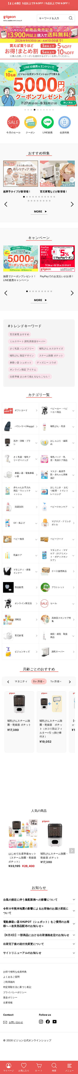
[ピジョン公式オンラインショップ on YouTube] (55, 1022)
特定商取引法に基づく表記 (17, 987)
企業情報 (7, 1002)
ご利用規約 (9, 981)
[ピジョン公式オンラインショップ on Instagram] (41, 1022)
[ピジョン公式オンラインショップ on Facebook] (48, 1022)
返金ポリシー (10, 997)
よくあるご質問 (11, 976)
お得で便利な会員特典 (15, 971)
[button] (24, 197)
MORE (38, 211)
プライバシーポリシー (15, 992)
